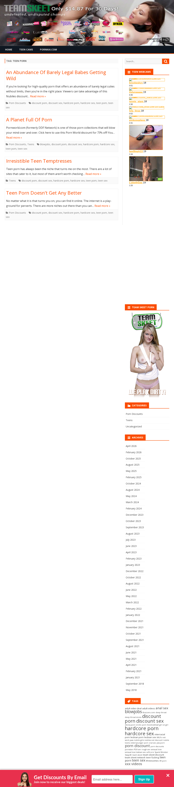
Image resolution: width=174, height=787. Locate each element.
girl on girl (163, 725)
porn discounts (157, 746)
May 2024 (131, 496)
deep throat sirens (133, 717)
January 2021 (133, 677)
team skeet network (135, 757)
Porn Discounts (17, 103)
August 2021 (133, 646)
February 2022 (134, 608)
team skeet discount (153, 754)
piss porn (161, 743)
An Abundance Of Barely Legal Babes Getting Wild (56, 75)
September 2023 (135, 527)
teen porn (101, 103)
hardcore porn (71, 103)
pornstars (129, 749)
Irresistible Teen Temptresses (39, 161)
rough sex (146, 749)
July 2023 (131, 539)
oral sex (152, 743)
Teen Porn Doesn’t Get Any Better (44, 192)
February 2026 (134, 452)
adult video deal (133, 708)
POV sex (137, 749)
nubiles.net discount (153, 740)
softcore (150, 752)
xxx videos (133, 763)
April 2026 (131, 446)
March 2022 (132, 602)
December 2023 (134, 514)
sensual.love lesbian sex (135, 752)
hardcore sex (88, 103)
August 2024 (133, 489)
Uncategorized (134, 426)
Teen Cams (26, 49)
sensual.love (156, 749)
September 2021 (135, 639)
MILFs (159, 737)
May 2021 (131, 658)
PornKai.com (48, 49)
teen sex (22, 148)
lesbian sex (150, 737)
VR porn (163, 761)
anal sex (162, 708)
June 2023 (131, 546)
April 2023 (131, 552)
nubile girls (139, 740)
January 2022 (133, 615)
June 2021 (131, 652)
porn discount (137, 745)
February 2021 (134, 671)
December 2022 (134, 571)
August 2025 (133, 464)
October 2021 (133, 633)
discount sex (55, 103)
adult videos (148, 708)
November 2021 (135, 627)
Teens (30, 144)
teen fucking (152, 757)
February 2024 (134, 508)
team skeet (137, 755)
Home (8, 49)
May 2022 (131, 596)
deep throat (161, 712)
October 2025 (133, 458)
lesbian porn (137, 737)
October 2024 (133, 483)
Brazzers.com (149, 712)
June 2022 (131, 589)
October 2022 (133, 577)
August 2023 (133, 533)
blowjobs (45, 144)
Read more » (38, 96)
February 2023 (134, 558)
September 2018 (135, 683)
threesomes (152, 760)
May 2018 (131, 690)
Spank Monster (161, 752)
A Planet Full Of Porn (29, 119)
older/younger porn (139, 743)
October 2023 (133, 521)
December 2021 (134, 621)
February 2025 (134, 477)
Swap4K (128, 755)
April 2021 (131, 664)
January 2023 (133, 564)
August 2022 (133, 583)
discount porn (39, 103)
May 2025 (131, 471)
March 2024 (132, 502)
